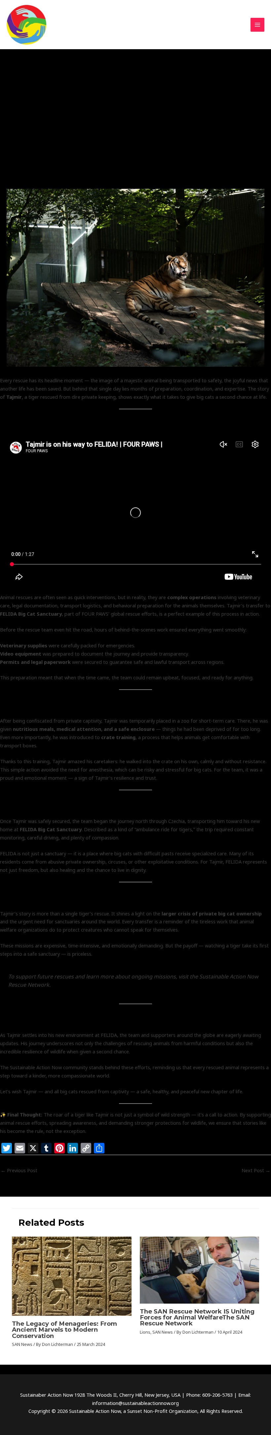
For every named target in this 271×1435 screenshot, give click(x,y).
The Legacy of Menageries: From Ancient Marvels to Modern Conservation (64, 1329)
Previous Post (19, 1170)
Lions (145, 1332)
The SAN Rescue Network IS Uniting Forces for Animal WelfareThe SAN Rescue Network (197, 1317)
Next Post (256, 1170)
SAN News (59, 86)
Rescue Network (28, 86)
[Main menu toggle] (257, 25)
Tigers (126, 86)
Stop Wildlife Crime (95, 86)
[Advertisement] (135, 139)
